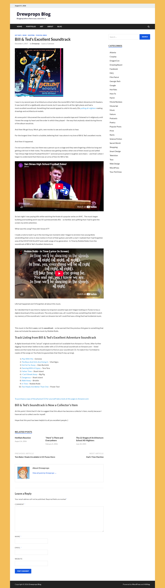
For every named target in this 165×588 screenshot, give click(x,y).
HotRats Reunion (23, 437)
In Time (25, 383)
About (50, 26)
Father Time (27, 371)
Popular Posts (115, 126)
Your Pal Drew (41, 35)
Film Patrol (114, 77)
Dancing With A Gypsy (31, 368)
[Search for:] (129, 37)
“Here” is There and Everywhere (54, 439)
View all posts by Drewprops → (44, 473)
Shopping (31, 35)
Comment (20, 504)
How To (113, 93)
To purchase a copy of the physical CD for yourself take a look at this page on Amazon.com (52, 399)
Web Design (115, 163)
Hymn (112, 98)
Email (18, 548)
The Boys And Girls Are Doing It (35, 362)
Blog (59, 26)
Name (18, 536)
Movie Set (114, 106)
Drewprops (36, 44)
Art (41, 26)
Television (114, 155)
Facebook (114, 69)
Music (25, 35)
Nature (113, 114)
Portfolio (31, 26)
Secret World (115, 143)
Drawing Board (116, 65)
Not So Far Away (29, 365)
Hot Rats (18, 35)
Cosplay (113, 56)
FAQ (112, 73)
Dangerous (26, 377)
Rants (112, 135)
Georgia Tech (115, 81)
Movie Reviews (116, 102)
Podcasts (113, 118)
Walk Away (26, 380)
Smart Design (115, 151)
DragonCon (114, 60)
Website (18, 559)
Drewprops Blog (33, 14)
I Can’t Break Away (29, 374)
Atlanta (113, 52)
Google (113, 85)
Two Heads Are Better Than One (35, 386)
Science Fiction (116, 139)
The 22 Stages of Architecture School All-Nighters (89, 439)
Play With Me (27, 359)
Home (19, 26)
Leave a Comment (47, 44)
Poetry (112, 122)
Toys (111, 159)
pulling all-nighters (88, 108)
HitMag (147, 584)
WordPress (114, 168)
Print (112, 130)
